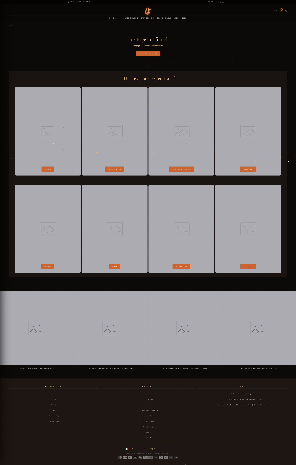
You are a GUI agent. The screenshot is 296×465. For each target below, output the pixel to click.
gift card (248, 267)
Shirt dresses (114, 169)
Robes (114, 267)
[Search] (275, 10)
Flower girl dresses (181, 169)
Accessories (181, 267)
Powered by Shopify (162, 454)
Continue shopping (148, 53)
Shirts (48, 169)
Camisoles (248, 169)
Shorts (47, 267)
